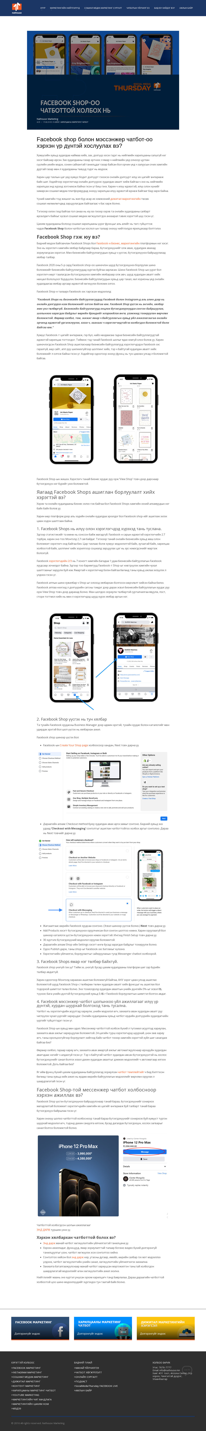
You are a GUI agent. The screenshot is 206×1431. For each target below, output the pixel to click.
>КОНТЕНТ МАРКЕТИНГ (25, 1385)
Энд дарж (49, 1243)
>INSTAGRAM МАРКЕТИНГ (26, 1372)
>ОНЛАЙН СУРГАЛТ (86, 1376)
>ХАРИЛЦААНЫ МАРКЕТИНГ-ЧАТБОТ (33, 1390)
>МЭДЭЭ (16, 1408)
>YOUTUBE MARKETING (25, 1394)
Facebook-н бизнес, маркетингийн (118, 243)
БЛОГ (57, 122)
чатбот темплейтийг (131, 1072)
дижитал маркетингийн (125, 199)
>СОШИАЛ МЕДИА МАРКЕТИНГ (29, 1376)
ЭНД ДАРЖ (44, 1230)
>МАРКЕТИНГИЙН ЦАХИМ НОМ (30, 1404)
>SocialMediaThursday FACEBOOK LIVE (96, 1385)
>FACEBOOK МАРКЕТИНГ (26, 1367)
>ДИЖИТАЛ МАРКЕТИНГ (25, 1381)
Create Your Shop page (74, 745)
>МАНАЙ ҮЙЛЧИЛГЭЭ (86, 1367)
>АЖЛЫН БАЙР (83, 1390)
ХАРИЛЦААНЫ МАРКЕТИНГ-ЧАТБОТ (74, 122)
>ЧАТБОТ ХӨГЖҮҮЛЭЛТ (88, 1372)
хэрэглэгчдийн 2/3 (60, 561)
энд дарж (78, 1257)
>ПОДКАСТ (80, 1381)
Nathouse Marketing (47, 118)
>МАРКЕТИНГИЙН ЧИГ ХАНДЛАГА (31, 1399)
